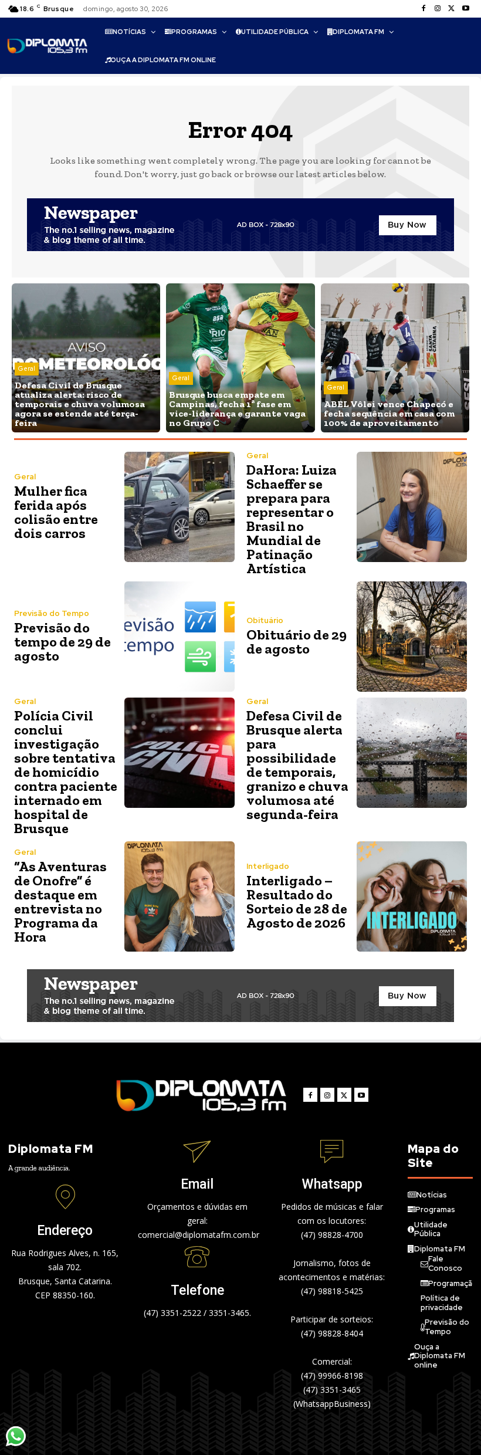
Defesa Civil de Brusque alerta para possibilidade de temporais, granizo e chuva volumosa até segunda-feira (297, 765)
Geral (26, 368)
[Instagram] (438, 9)
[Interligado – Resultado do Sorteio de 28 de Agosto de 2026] (412, 896)
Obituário (264, 620)
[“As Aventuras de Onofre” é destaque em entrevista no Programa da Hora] (179, 896)
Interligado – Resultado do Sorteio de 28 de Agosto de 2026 (296, 901)
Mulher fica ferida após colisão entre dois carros (56, 512)
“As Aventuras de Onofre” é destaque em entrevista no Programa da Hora (60, 901)
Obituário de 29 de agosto (296, 641)
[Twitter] (452, 9)
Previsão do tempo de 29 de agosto (62, 641)
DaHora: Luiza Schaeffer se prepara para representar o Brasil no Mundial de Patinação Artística (291, 519)
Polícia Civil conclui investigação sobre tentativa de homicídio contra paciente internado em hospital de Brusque (65, 772)
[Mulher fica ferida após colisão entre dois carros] (179, 507)
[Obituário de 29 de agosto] (412, 636)
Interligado (267, 866)
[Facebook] (423, 9)
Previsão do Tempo (51, 613)
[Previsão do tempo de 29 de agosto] (179, 636)
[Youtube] (466, 9)
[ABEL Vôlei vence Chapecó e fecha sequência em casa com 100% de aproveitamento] (395, 357)
